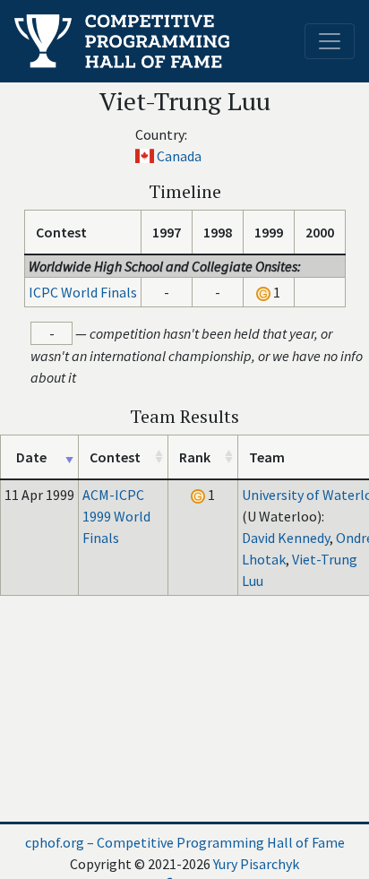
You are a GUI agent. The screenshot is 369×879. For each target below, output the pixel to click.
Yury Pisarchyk (256, 864)
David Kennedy (286, 538)
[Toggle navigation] (330, 41)
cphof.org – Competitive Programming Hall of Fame (185, 842)
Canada (179, 156)
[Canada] (144, 156)
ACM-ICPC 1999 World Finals (116, 516)
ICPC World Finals (83, 292)
